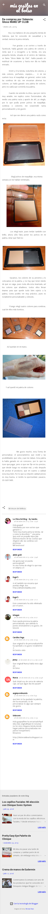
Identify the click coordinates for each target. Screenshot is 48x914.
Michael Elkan (30, 909)
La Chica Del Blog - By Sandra (25, 519)
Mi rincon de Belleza (17, 508)
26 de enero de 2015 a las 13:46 (26, 557)
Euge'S (15, 577)
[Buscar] (44, 5)
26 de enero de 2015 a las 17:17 (26, 580)
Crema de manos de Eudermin (18, 869)
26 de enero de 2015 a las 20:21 (26, 617)
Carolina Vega (18, 637)
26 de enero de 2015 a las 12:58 (26, 521)
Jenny (15, 660)
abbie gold (17, 555)
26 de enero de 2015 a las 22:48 (31, 678)
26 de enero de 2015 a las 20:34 (26, 640)
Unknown (17, 716)
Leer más (42, 828)
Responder (17, 550)
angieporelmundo (20, 693)
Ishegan (16, 615)
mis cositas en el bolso (24, 8)
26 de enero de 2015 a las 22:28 (30, 660)
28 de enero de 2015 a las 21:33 (26, 718)
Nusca (15, 678)
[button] (44, 20)
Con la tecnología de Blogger (25, 904)
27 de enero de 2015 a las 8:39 (25, 696)
